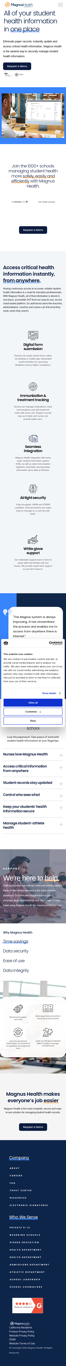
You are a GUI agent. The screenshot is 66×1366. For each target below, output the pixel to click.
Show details (49, 693)
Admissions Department (30, 1264)
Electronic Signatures (29, 1205)
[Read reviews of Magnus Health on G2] (27, 1312)
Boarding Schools (25, 1235)
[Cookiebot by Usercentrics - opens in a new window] (49, 643)
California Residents (20, 1327)
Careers (16, 1175)
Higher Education (24, 1242)
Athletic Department (27, 1272)
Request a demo (17, 66)
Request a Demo (33, 230)
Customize (31, 711)
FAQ (13, 1183)
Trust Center (21, 1190)
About (15, 1168)
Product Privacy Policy (21, 1331)
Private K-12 (20, 1227)
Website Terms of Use (22, 1343)
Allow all (33, 702)
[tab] (15, 942)
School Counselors (26, 1287)
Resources (18, 1198)
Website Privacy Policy (22, 1335)
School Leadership (25, 1279)
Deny (33, 720)
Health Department (26, 1249)
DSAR (12, 1339)
